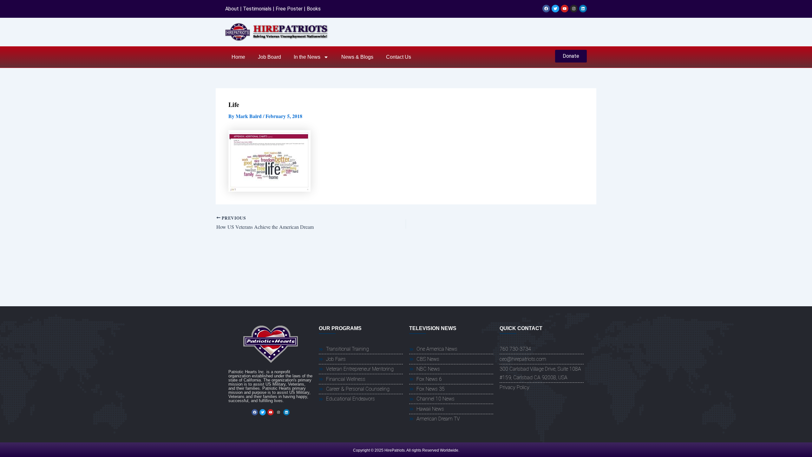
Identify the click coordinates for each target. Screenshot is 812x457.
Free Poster (289, 9)
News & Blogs (357, 57)
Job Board (269, 57)
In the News (307, 57)
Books (314, 9)
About (232, 9)
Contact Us (398, 57)
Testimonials (257, 9)
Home (238, 57)
